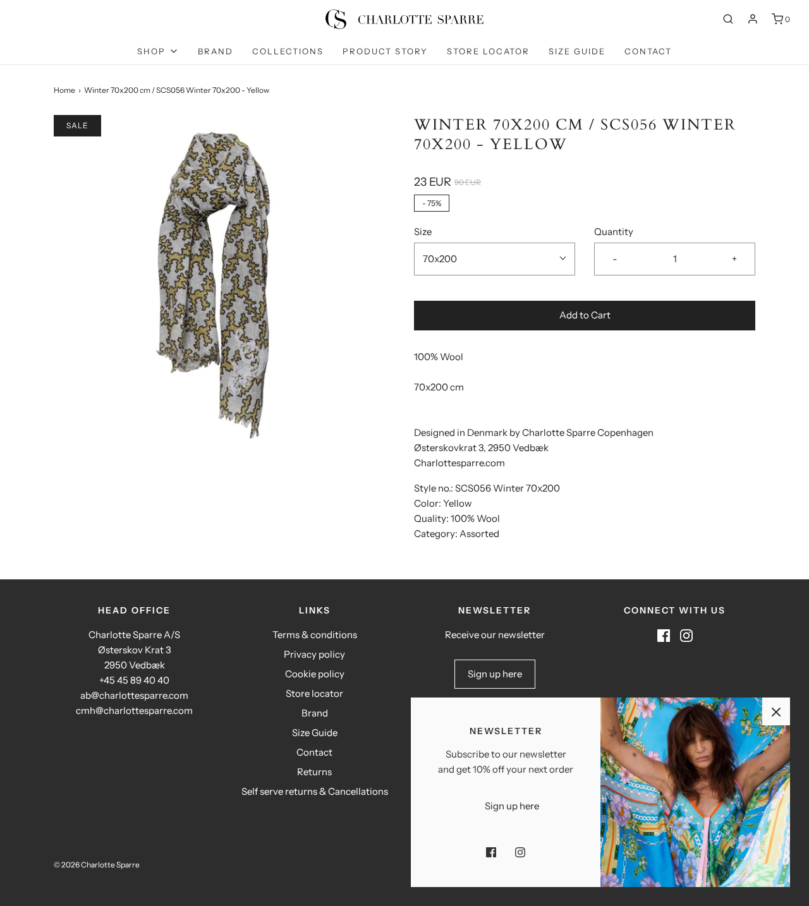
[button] (494, 259)
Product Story (385, 51)
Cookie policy (314, 674)
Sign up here (495, 674)
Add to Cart (585, 315)
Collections (288, 51)
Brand (215, 51)
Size (423, 232)
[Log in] (752, 19)
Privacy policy (314, 654)
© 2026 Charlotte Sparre (97, 864)
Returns (314, 772)
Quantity (613, 232)
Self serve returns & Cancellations (314, 791)
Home (64, 90)
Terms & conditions (314, 635)
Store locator (488, 51)
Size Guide (577, 51)
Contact (648, 51)
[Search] (728, 19)
